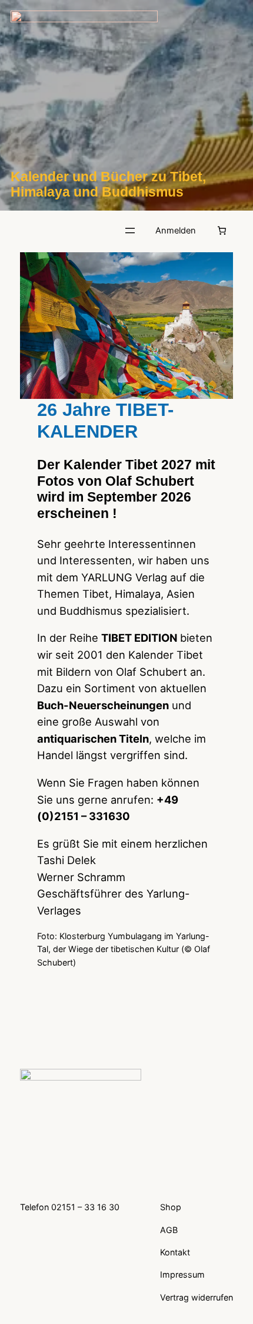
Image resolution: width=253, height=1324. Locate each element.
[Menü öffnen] (130, 231)
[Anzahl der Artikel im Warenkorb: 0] (221, 230)
